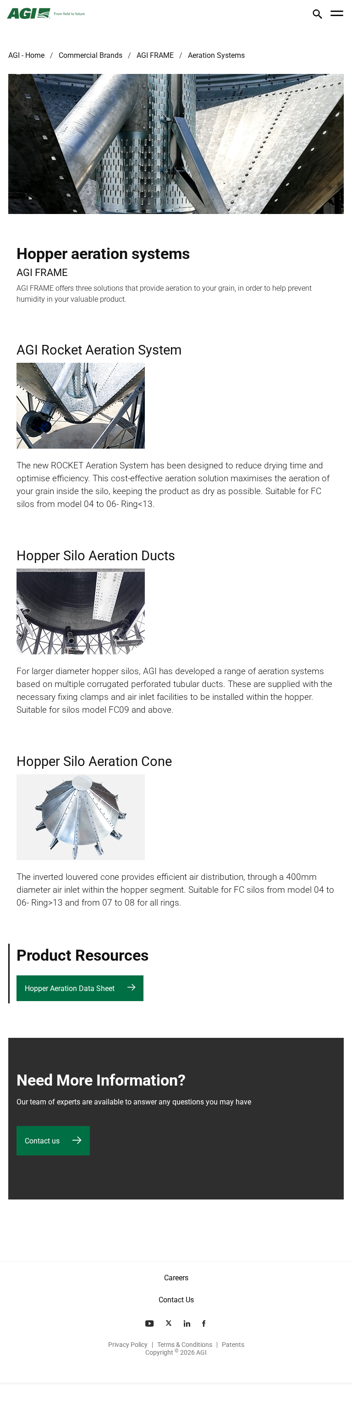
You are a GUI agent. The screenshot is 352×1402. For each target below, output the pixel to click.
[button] (317, 16)
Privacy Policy (128, 1344)
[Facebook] (204, 1323)
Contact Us (176, 1299)
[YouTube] (150, 1323)
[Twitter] (169, 1323)
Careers (176, 1277)
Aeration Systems (216, 55)
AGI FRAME (155, 55)
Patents (233, 1344)
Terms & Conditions (184, 1344)
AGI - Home (26, 55)
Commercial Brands (90, 55)
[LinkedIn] (188, 1323)
